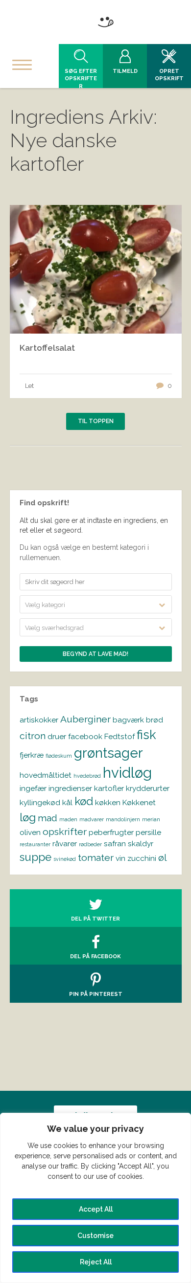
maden (68, 819)
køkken (107, 802)
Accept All (96, 1209)
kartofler (109, 788)
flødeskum (59, 756)
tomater (96, 857)
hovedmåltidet (46, 775)
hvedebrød (87, 776)
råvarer (64, 843)
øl (162, 857)
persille (148, 832)
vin (120, 858)
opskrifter (65, 831)
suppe (35, 857)
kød (83, 801)
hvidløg (127, 772)
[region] (95, 1198)
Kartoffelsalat (47, 348)
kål (67, 802)
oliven (30, 832)
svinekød (64, 859)
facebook (85, 736)
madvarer (91, 819)
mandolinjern (123, 819)
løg (28, 817)
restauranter (35, 844)
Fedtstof (119, 736)
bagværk (128, 719)
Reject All (96, 1262)
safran (115, 843)
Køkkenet (139, 802)
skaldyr (140, 843)
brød (154, 719)
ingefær (33, 788)
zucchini (141, 858)
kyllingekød (40, 802)
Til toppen (96, 421)
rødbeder (90, 844)
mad (47, 818)
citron (33, 736)
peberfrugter (111, 832)
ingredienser (70, 788)
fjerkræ (32, 755)
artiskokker (39, 719)
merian (151, 819)
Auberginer (85, 719)
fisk (146, 734)
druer (57, 736)
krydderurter (147, 788)
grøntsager (108, 753)
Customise (95, 1235)
